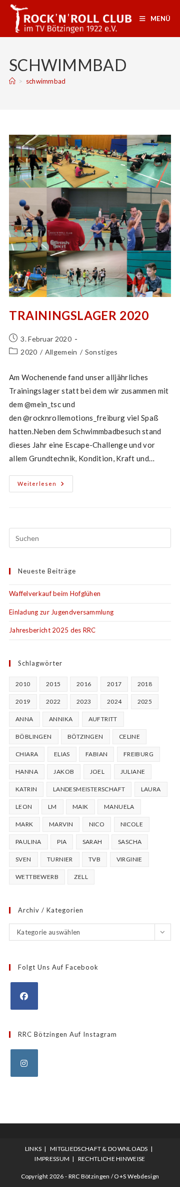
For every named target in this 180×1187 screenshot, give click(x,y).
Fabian (97, 754)
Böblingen (34, 736)
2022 (53, 701)
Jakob (64, 771)
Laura (151, 789)
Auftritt (103, 719)
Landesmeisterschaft (89, 789)
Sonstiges (101, 352)
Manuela (119, 806)
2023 (84, 701)
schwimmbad (46, 81)
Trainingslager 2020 (78, 315)
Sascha (130, 841)
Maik (80, 806)
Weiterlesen (45, 485)
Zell (81, 876)
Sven (24, 859)
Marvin (61, 824)
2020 (28, 352)
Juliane (133, 771)
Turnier (60, 859)
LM (52, 806)
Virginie (129, 859)
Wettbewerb (37, 876)
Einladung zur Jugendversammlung (61, 612)
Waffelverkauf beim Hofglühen (54, 593)
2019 (23, 701)
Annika (60, 719)
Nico (97, 824)
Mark (25, 824)
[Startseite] (12, 81)
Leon (24, 806)
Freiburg (139, 754)
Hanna (27, 771)
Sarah (92, 841)
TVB (94, 859)
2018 (145, 684)
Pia (61, 841)
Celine (129, 736)
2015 (53, 684)
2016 (84, 684)
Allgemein (61, 352)
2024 (114, 701)
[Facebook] (24, 996)
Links (33, 1148)
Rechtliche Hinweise (112, 1158)
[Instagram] (24, 1063)
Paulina (29, 841)
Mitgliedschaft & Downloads (99, 1148)
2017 (114, 684)
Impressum (52, 1158)
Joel (97, 771)
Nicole (131, 824)
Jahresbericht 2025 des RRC (52, 630)
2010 (23, 684)
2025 (145, 701)
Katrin (26, 789)
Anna (25, 719)
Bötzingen (86, 736)
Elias (62, 754)
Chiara (27, 754)
